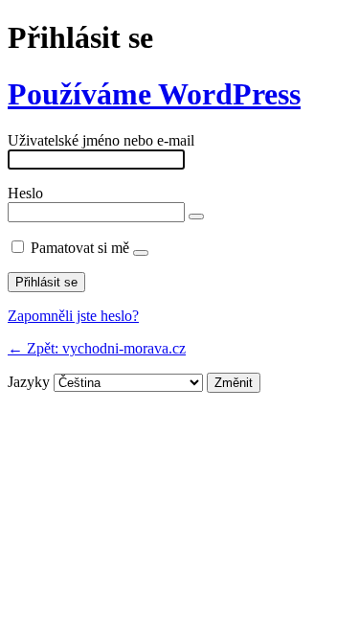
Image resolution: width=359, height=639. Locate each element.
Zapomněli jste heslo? (73, 316)
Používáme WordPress (154, 94)
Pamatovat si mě (80, 248)
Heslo (25, 193)
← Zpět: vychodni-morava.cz (97, 348)
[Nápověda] (140, 253)
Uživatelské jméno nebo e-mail (101, 140)
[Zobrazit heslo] (196, 216)
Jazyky (29, 382)
